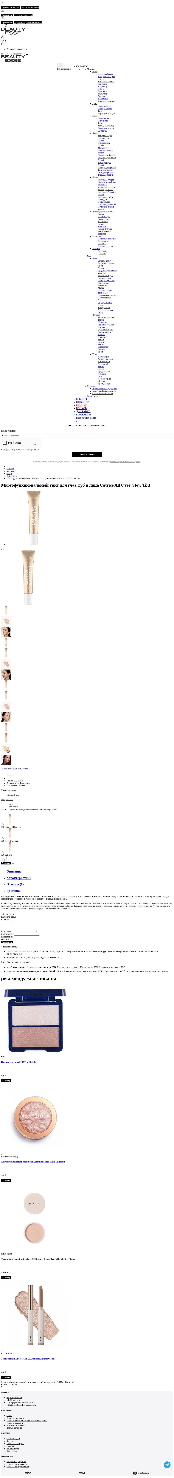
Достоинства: (7, 934)
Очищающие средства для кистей (107, 203)
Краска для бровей (106, 155)
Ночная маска (104, 298)
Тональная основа (106, 81)
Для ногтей (103, 364)
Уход (89, 256)
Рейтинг (5, 939)
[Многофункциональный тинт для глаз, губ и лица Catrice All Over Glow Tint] (34, 544)
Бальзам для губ (105, 261)
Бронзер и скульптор (102, 92)
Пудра (101, 89)
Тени (100, 123)
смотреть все (7, 799)
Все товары (12, 1451)
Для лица (102, 253)
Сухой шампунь (105, 329)
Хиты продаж (13, 1448)
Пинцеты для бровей (104, 144)
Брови (95, 133)
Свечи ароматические (102, 393)
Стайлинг (102, 337)
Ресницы (96, 236)
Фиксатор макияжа (107, 101)
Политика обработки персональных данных (27, 1420)
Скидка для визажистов (18, 1464)
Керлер (101, 214)
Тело (94, 354)
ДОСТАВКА (83, 411)
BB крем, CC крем (106, 76)
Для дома (91, 386)
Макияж (91, 69)
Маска (101, 288)
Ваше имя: (6, 919)
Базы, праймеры (105, 74)
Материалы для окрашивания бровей (105, 138)
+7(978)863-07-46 (14, 1397)
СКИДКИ (81, 405)
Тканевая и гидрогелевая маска (107, 294)
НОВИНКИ (82, 401)
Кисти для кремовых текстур (106, 185)
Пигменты (103, 121)
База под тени (104, 118)
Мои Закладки (13, 1438)
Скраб (101, 369)
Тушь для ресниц (106, 126)
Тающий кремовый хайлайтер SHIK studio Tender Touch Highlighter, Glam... (38, 1259)
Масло (101, 344)
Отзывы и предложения (18, 1466)
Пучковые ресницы (107, 239)
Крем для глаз (104, 278)
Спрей (101, 342)
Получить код (87, 455)
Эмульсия (102, 285)
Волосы (96, 315)
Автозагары (103, 357)
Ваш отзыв (6, 931)
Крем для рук (104, 384)
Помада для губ (105, 108)
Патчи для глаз (105, 290)
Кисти (95, 177)
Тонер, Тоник (104, 307)
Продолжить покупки (10, 7)
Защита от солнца (106, 263)
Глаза (94, 116)
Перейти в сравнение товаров (28, 22)
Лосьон (101, 349)
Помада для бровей (107, 167)
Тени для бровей (105, 170)
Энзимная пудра (105, 275)
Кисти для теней (105, 189)
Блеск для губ (104, 106)
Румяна (101, 96)
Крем (100, 266)
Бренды (10, 1441)
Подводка (102, 130)
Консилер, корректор (102, 85)
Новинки (11, 1446)
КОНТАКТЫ (83, 414)
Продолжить (7, 15)
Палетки (96, 248)
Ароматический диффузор (104, 388)
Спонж (101, 224)
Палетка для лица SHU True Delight (18, 1062)
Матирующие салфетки (104, 232)
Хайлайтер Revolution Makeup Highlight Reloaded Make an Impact (33, 1162)
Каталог (10, 468)
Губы (94, 103)
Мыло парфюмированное (104, 391)
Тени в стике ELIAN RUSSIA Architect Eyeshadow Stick (28, 1359)
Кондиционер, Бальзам (104, 333)
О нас (9, 1415)
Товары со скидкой (15, 1443)
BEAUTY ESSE (10, 1384)
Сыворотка (103, 283)
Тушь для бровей (106, 175)
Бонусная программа (16, 1461)
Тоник (101, 320)
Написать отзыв (20, 769)
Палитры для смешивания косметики (104, 219)
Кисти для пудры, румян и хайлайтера (107, 181)
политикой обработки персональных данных (125, 462)
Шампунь (102, 322)
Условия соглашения (16, 1425)
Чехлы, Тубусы (105, 229)
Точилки (102, 226)
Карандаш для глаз (106, 128)
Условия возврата (15, 1423)
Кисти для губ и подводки (105, 198)
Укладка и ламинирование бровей (105, 150)
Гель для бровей (105, 172)
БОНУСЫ (81, 408)
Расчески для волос (107, 317)
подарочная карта (86, 417)
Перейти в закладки (23, 15)
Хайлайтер (103, 98)
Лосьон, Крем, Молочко (104, 380)
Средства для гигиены (104, 372)
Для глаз (102, 251)
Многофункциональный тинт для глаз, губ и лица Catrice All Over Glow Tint (38, 1382)
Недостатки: (7, 937)
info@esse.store (13, 1400)
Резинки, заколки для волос (106, 326)
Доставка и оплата (15, 1418)
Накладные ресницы (103, 242)
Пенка (101, 268)
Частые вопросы (14, 1428)
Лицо (94, 71)
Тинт (100, 111)
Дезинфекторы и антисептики (105, 360)
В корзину (6, 863)
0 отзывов (6, 769)
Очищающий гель (106, 280)
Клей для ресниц (106, 246)
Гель (100, 300)
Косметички (92, 396)
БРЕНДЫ (81, 398)
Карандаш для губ (106, 113)
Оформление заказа (30, 7)
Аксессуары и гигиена (102, 212)
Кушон (101, 79)
